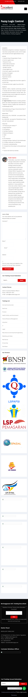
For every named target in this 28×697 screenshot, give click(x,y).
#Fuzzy (2, 28)
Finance (4, 312)
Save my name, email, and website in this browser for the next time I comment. (12, 264)
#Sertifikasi (3, 33)
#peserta (17, 32)
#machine (6, 30)
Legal (3, 329)
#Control (22, 26)
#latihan (23, 28)
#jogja (15, 28)
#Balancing (3, 26)
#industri (6, 28)
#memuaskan (17, 30)
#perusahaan (12, 32)
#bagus (23, 24)
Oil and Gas (5, 343)
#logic (2, 30)
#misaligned (23, 30)
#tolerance (8, 33)
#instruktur (11, 28)
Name (4, 241)
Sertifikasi (4, 346)
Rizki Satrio (12, 158)
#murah (2, 32)
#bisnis (18, 26)
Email (6, 248)
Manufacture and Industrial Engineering (12, 332)
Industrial (4, 322)
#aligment (19, 24)
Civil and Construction (8, 305)
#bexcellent (14, 26)
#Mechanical (11, 30)
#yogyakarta (18, 33)
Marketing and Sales (7, 336)
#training (13, 33)
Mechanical (5, 24)
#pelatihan (7, 32)
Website (4, 254)
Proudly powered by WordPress (8, 692)
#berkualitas (8, 26)
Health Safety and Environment (10, 315)
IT (2, 325)
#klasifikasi (19, 28)
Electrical (4, 308)
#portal (21, 32)
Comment (5, 221)
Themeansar (14, 695)
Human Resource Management (10, 318)
